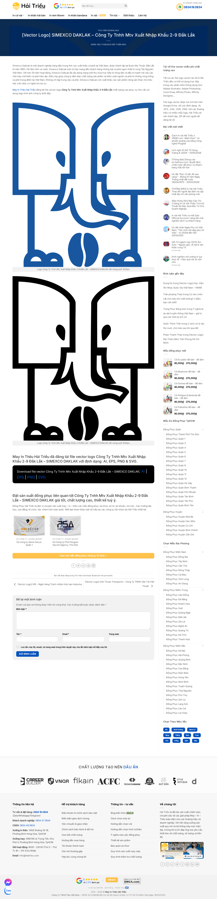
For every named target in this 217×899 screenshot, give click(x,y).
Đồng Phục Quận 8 (176, 465)
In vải (94, 15)
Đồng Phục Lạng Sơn (177, 704)
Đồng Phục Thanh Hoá (178, 639)
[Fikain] (60, 780)
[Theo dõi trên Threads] (182, 864)
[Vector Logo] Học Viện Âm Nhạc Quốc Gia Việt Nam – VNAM (183, 285)
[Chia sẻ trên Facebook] (73, 565)
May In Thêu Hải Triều (115, 892)
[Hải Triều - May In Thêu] (29, 6)
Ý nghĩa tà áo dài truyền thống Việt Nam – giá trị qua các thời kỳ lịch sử (183, 313)
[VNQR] (35, 781)
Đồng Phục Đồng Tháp (178, 570)
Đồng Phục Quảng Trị (177, 630)
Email (65, 634)
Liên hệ (142, 15)
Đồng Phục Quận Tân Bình (180, 496)
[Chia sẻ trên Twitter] (78, 565)
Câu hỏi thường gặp (72, 851)
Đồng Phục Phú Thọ (176, 695)
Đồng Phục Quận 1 (175, 438)
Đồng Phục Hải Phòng (177, 655)
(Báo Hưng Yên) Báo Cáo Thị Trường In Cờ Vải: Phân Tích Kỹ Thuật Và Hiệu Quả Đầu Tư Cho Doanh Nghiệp (188, 205)
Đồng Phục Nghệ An (176, 626)
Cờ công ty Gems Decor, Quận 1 (29, 543)
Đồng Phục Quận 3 (176, 443)
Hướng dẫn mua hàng (73, 840)
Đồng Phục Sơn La (175, 699)
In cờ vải (17, 15)
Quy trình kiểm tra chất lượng (126, 856)
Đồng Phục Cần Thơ (176, 565)
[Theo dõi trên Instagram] (167, 864)
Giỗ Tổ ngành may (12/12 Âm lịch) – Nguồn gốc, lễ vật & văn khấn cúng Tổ (187, 245)
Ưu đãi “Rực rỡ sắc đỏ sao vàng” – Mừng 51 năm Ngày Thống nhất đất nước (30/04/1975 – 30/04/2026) (186, 178)
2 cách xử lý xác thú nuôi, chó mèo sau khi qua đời (183, 325)
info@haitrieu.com (29, 855)
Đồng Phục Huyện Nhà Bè (179, 516)
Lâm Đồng (109, 888)
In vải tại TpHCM (95, 888)
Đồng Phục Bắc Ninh (177, 664)
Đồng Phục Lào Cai (176, 708)
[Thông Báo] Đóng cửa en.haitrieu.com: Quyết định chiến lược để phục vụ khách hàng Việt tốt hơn (187, 163)
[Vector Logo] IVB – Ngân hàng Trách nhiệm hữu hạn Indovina (49, 584)
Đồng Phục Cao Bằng (177, 668)
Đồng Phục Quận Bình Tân (180, 505)
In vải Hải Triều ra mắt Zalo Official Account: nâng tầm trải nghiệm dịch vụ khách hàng (187, 218)
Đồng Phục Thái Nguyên (179, 690)
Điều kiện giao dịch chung (75, 818)
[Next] (198, 782)
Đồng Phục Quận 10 (176, 469)
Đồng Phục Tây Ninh (176, 561)
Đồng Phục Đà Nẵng (176, 599)
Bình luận (21, 609)
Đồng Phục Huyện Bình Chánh (182, 530)
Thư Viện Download (108, 30)
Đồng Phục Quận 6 (176, 456)
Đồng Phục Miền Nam (174, 552)
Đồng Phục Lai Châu (176, 712)
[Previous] (19, 782)
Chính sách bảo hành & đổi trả (78, 829)
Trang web (114, 634)
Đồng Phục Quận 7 (176, 461)
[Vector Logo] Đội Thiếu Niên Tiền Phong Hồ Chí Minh (183, 338)
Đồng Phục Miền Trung (175, 590)
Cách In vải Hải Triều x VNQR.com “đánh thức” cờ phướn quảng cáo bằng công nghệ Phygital (187, 139)
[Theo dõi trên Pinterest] (187, 864)
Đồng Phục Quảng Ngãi (178, 612)
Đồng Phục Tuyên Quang (179, 686)
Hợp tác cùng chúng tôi (74, 856)
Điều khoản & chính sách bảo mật (79, 813)
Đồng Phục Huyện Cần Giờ (180, 534)
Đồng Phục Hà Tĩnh (176, 634)
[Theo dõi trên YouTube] (197, 864)
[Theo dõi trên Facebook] (162, 864)
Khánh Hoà (120, 888)
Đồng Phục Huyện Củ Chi (179, 525)
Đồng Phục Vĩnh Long (177, 579)
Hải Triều (164, 812)
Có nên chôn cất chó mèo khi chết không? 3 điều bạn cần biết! (183, 298)
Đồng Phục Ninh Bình (177, 681)
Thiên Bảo (121, 44)
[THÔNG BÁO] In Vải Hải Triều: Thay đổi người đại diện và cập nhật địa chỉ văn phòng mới (187, 192)
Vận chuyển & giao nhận (75, 823)
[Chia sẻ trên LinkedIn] (93, 565)
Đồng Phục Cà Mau (176, 574)
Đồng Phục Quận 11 (176, 474)
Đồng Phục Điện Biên (177, 673)
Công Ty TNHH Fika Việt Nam (66, 895)
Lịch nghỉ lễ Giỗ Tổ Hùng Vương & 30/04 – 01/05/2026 (186, 151)
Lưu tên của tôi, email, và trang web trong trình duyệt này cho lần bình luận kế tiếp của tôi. (64, 647)
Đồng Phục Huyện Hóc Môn (180, 521)
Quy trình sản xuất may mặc (126, 851)
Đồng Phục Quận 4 (176, 447)
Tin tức (114, 15)
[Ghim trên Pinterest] (88, 565)
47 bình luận (178, 251)
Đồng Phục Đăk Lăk (176, 617)
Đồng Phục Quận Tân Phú (179, 501)
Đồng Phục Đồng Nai (177, 556)
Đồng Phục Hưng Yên (177, 677)
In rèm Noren (56, 15)
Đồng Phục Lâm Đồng (177, 595)
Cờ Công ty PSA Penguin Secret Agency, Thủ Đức (65, 543)
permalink (108, 575)
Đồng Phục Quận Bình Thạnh (181, 487)
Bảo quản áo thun (120, 845)
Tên (18, 634)
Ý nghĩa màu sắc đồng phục (125, 834)
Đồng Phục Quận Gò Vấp (179, 483)
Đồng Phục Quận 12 (176, 478)
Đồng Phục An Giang (177, 583)
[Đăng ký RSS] (192, 864)
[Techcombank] (109, 781)
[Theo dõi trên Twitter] (177, 864)
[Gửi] (125, 6)
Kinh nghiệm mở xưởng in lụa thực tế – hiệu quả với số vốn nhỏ (187, 259)
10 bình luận (179, 265)
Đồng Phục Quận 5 (176, 452)
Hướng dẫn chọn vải (121, 823)
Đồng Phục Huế (174, 608)
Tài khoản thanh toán (73, 845)
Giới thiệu (128, 15)
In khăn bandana (77, 15)
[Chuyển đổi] (202, 429)
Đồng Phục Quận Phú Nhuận (181, 492)
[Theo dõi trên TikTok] (172, 864)
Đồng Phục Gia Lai (175, 621)
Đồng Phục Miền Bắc (174, 645)
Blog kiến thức (118, 813)
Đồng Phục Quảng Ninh (178, 659)
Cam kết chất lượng (72, 834)
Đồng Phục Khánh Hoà (178, 603)
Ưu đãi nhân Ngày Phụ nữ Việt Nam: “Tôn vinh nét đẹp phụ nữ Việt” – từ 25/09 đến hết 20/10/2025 (188, 231)
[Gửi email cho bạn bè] (83, 565)
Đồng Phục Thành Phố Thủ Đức (182, 434)
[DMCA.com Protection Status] (132, 880)
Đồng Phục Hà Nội (175, 650)
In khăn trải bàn (36, 15)
